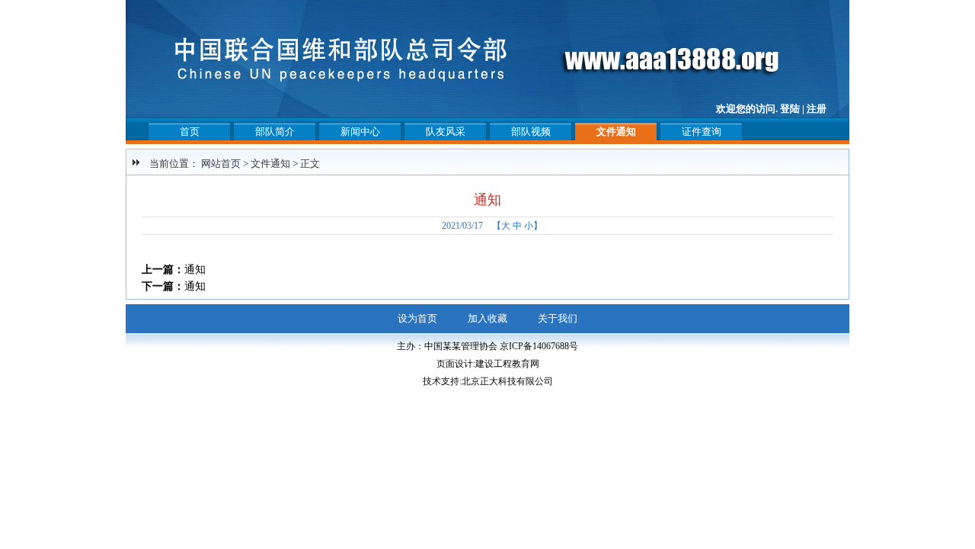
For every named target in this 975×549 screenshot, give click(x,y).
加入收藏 (487, 318)
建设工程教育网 (507, 363)
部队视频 (531, 131)
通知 (195, 269)
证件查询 (701, 131)
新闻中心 (360, 131)
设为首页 (417, 318)
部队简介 (275, 131)
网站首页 (221, 163)
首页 (190, 131)
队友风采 (445, 131)
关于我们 (557, 318)
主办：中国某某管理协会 (447, 346)
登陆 (790, 108)
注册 (816, 108)
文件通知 (616, 131)
